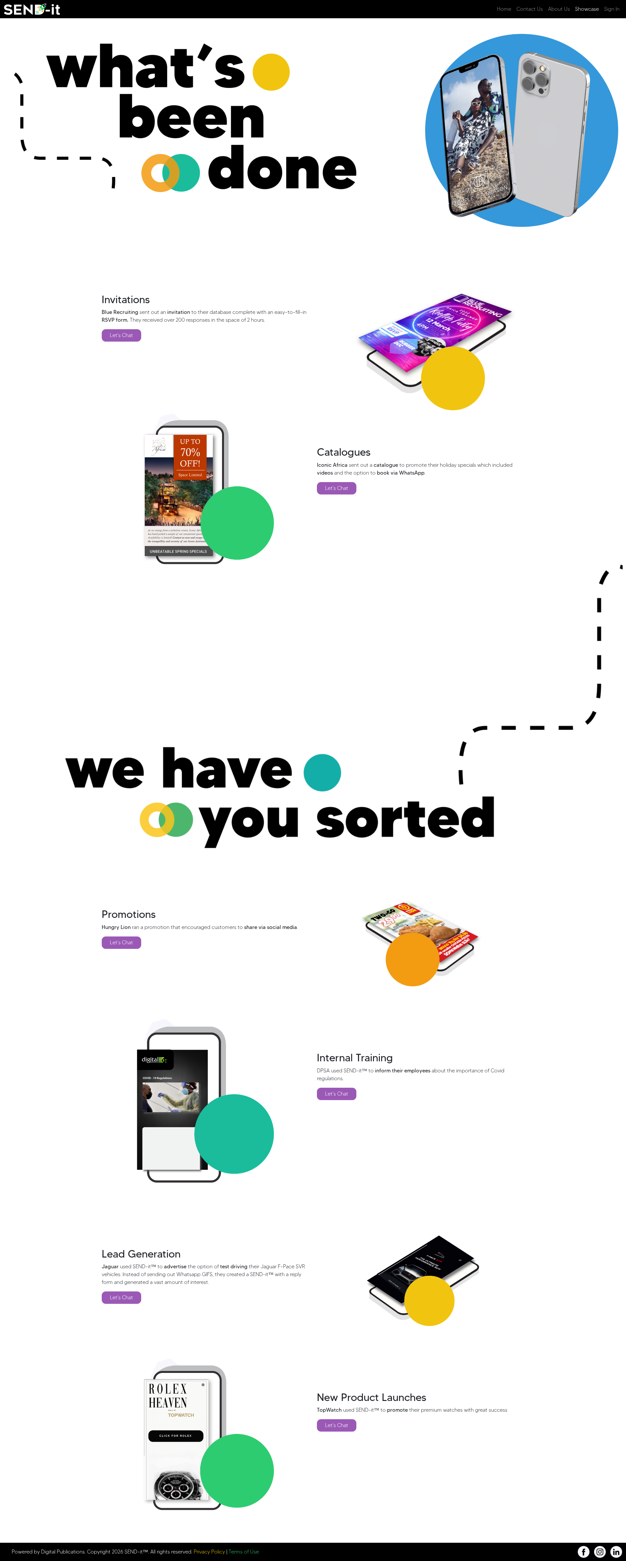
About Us (559, 9)
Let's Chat (121, 335)
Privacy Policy (209, 1552)
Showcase (587, 9)
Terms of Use (244, 1552)
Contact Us (529, 9)
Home (504, 9)
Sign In (611, 9)
